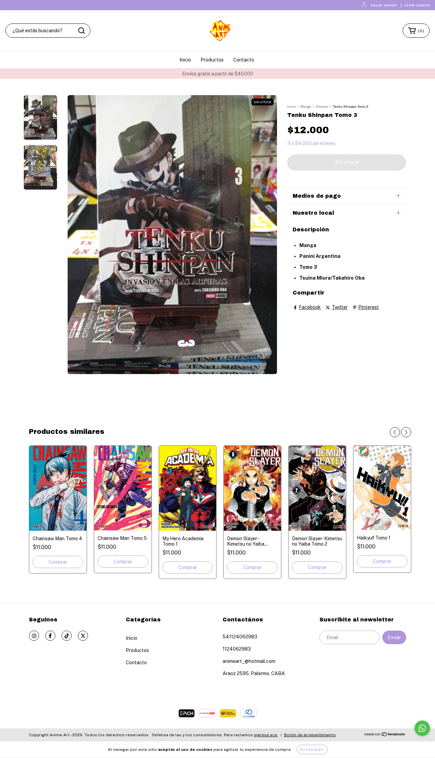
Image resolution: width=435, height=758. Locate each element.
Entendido (312, 749)
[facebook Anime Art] (50, 636)
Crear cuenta (417, 5)
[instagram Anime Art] (34, 636)
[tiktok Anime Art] (67, 636)
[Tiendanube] (385, 735)
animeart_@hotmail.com (249, 661)
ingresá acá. (266, 735)
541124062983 (240, 636)
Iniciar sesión (384, 5)
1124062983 (237, 649)
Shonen (322, 106)
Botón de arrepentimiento (310, 735)
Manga (305, 106)
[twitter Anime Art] (83, 636)
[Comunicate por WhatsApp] (422, 728)
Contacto (243, 60)
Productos (212, 60)
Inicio (185, 60)
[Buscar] (81, 30)
